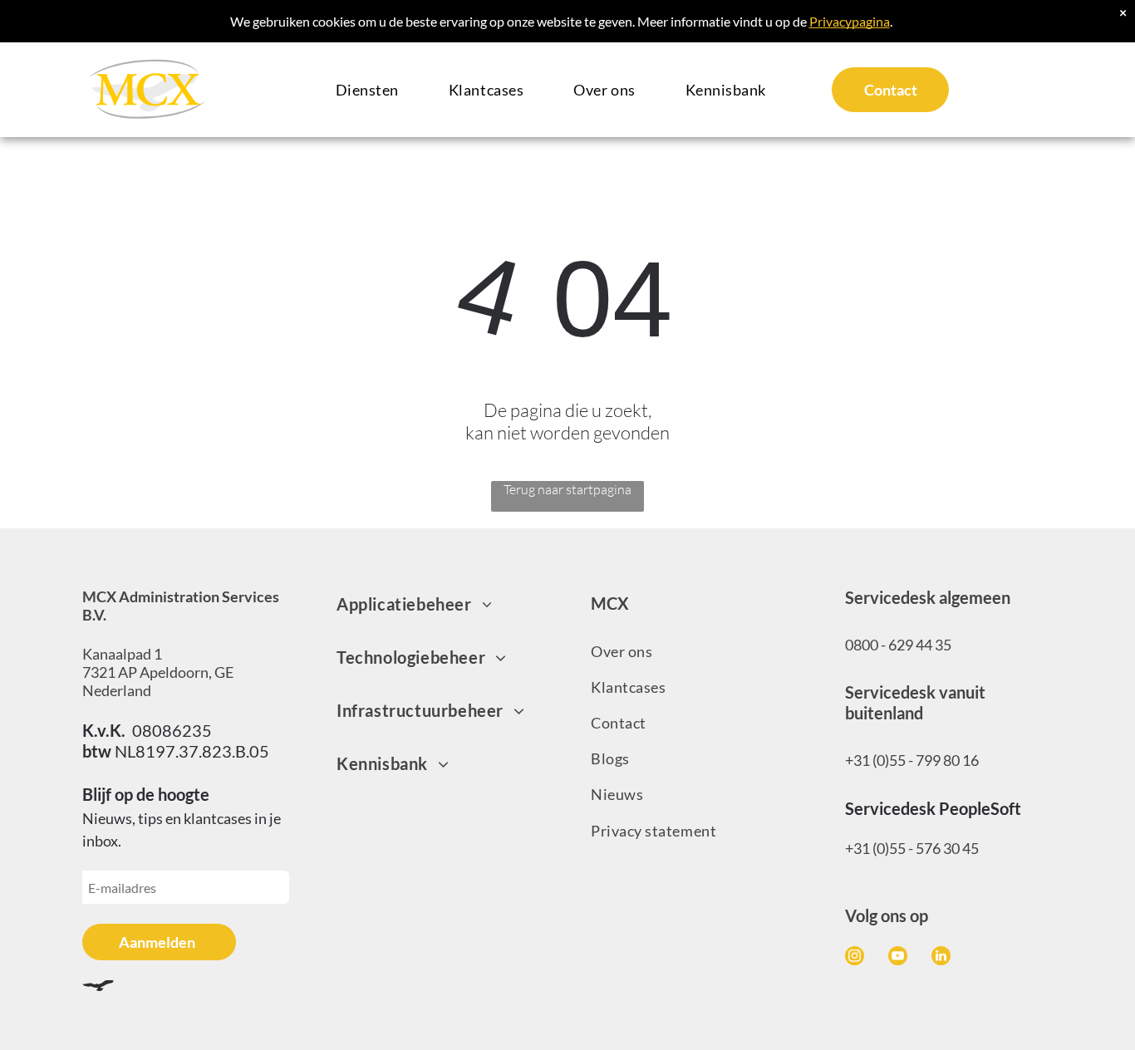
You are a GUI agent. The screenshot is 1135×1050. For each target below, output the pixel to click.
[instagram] (854, 957)
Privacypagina (849, 21)
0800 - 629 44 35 (898, 644)
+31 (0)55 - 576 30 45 (912, 848)
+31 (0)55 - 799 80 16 (912, 760)
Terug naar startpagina (567, 489)
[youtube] (897, 957)
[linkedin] (941, 957)
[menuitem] (367, 90)
